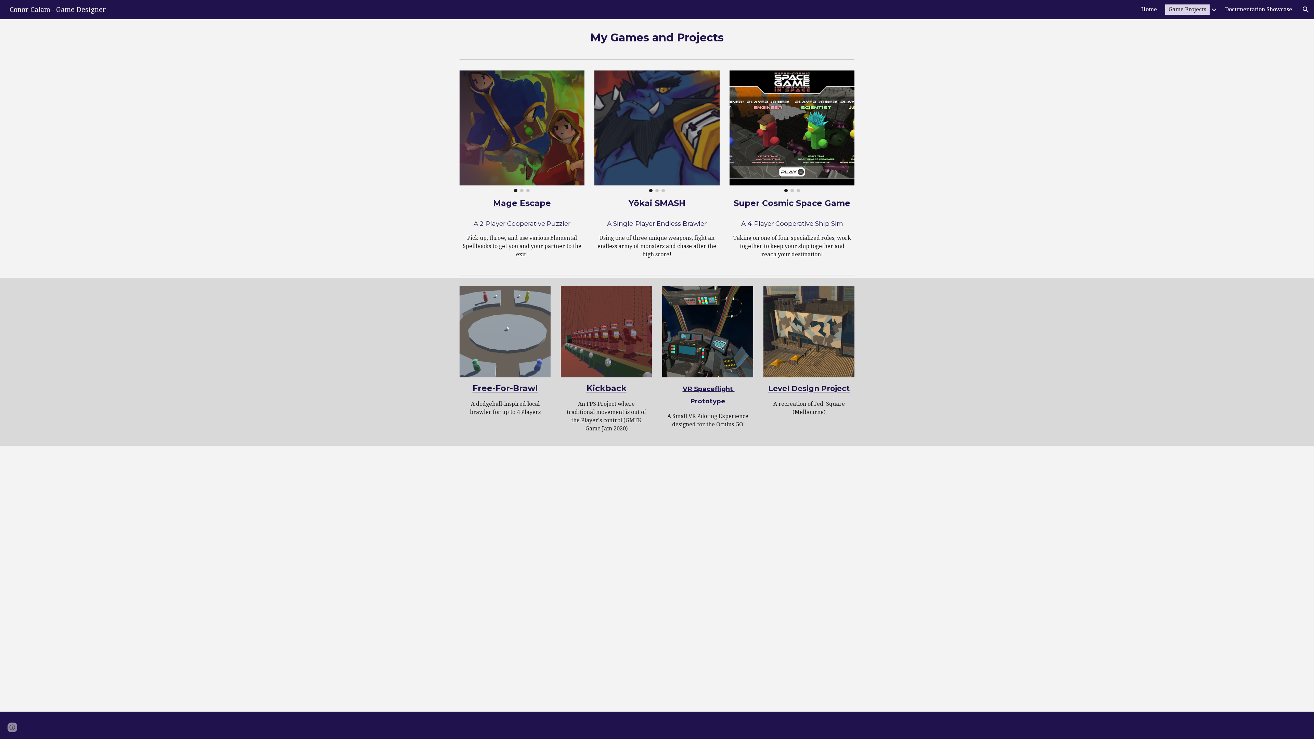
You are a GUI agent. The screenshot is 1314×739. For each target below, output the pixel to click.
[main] (657, 37)
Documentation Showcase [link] (1258, 9)
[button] (1306, 9)
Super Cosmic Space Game (792, 203)
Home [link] (1149, 9)
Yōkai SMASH (657, 203)
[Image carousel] (522, 131)
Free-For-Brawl (505, 388)
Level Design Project (809, 388)
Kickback (607, 388)
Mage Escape (522, 203)
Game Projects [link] (1187, 9)
